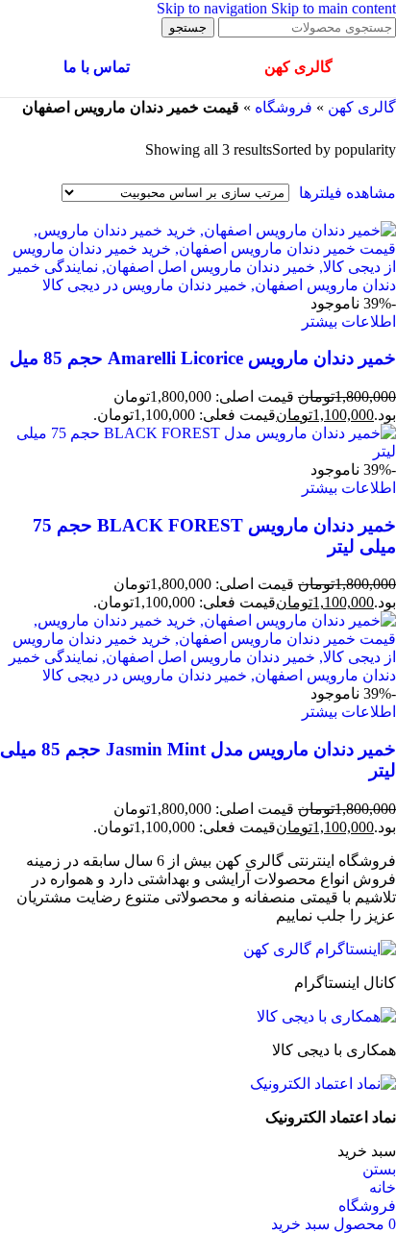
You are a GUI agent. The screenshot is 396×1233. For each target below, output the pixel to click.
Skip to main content (333, 8)
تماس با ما (96, 67)
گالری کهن (362, 107)
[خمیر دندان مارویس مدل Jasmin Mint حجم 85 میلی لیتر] (198, 675)
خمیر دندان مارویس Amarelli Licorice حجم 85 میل (203, 358)
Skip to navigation (214, 8)
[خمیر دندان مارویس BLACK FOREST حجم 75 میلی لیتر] (198, 451)
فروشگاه (283, 107)
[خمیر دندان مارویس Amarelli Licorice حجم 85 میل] (198, 285)
